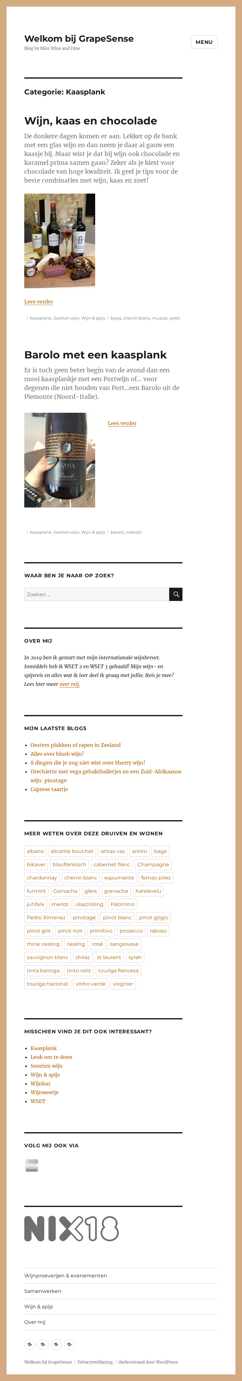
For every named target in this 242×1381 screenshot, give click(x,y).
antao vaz (113, 851)
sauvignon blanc (47, 957)
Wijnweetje (45, 1092)
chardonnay (42, 878)
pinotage (84, 918)
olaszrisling (89, 904)
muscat (160, 318)
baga (116, 318)
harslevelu (148, 891)
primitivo (101, 931)
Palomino (123, 904)
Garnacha (65, 891)
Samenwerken (42, 1291)
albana (35, 851)
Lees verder (38, 301)
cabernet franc (112, 865)
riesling (76, 944)
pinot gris (39, 931)
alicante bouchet (72, 851)
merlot (60, 904)
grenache (116, 891)
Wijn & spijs (93, 318)
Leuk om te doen (51, 1057)
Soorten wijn (66, 318)
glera (90, 891)
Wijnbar (40, 1083)
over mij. (70, 684)
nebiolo (133, 532)
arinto (139, 851)
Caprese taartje (49, 789)
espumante (119, 878)
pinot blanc (117, 918)
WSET (38, 1101)
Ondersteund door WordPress (148, 1362)
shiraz (83, 957)
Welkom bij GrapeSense (79, 38)
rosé (97, 944)
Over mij (34, 1322)
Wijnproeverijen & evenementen (65, 1276)
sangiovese (124, 944)
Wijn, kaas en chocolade (90, 120)
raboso (158, 931)
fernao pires (156, 878)
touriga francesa (118, 971)
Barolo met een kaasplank (95, 354)
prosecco (131, 931)
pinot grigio (153, 918)
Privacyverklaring (95, 1362)
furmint (36, 891)
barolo (117, 532)
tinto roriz (79, 971)
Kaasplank (41, 318)
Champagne (153, 865)
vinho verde (91, 984)
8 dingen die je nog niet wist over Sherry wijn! (88, 763)
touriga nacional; (47, 984)
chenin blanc (136, 318)
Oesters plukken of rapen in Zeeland (76, 745)
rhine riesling (43, 944)
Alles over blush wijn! (57, 754)
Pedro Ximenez (46, 918)
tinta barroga (43, 971)
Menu (204, 42)
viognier (123, 984)
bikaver (36, 865)
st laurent (109, 957)
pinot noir (70, 931)
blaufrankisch (69, 865)
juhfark (35, 904)
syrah (175, 318)
